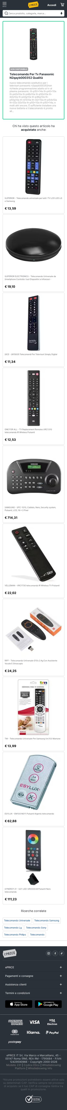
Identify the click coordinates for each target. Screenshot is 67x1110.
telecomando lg (13, 927)
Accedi (51, 5)
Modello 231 (13, 1065)
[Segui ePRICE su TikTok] (61, 953)
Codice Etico (32, 1065)
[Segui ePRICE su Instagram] (48, 953)
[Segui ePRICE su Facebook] (55, 953)
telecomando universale (17, 920)
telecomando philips (15, 934)
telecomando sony (36, 927)
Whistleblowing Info (40, 1068)
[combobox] (33, 13)
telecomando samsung (46, 920)
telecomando (37, 934)
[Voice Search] (61, 13)
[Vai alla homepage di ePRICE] (10, 953)
